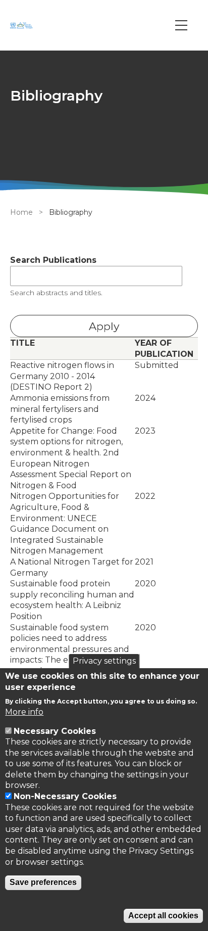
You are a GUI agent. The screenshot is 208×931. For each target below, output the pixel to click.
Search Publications (53, 260)
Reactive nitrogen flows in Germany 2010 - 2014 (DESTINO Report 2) (62, 376)
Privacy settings (104, 661)
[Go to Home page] (22, 25)
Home (21, 212)
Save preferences (43, 882)
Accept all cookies (163, 915)
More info (24, 712)
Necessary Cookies (55, 731)
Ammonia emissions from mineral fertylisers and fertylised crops (60, 409)
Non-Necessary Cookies (65, 796)
